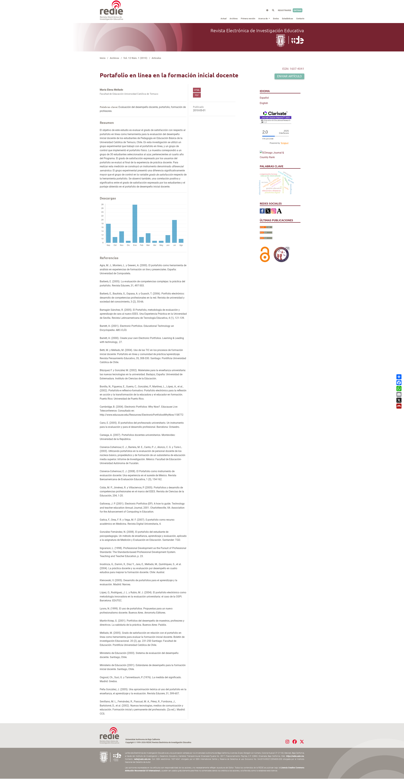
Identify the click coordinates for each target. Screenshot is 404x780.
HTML (197, 90)
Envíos (276, 18)
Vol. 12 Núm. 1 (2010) (135, 58)
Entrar (297, 10)
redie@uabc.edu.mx (142, 759)
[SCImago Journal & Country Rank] (275, 154)
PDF (197, 95)
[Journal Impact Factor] (275, 117)
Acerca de (263, 18)
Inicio (102, 58)
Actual (223, 18)
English (264, 103)
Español (264, 97)
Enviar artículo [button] (289, 76)
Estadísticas (287, 18)
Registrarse (284, 10)
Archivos (234, 18)
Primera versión (248, 18)
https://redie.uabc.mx (295, 756)
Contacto (300, 18)
